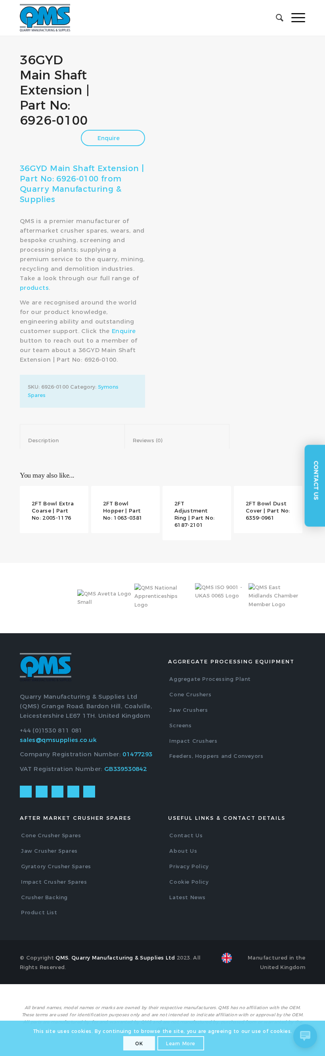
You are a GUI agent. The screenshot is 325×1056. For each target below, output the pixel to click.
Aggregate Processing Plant (210, 679)
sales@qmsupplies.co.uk (58, 740)
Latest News (187, 897)
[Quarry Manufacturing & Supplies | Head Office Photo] (241, 92)
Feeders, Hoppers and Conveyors (216, 756)
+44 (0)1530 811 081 (51, 730)
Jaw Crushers (188, 710)
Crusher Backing (44, 897)
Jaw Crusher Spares (49, 851)
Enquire (109, 138)
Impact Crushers (193, 741)
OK (139, 1043)
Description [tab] (72, 440)
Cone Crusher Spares (51, 835)
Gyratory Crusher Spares (56, 866)
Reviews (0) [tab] (177, 440)
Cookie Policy (188, 882)
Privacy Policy (188, 866)
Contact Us (186, 835)
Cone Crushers (190, 694)
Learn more (180, 1043)
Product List (39, 912)
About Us (183, 851)
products (34, 287)
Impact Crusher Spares (54, 882)
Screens (180, 725)
